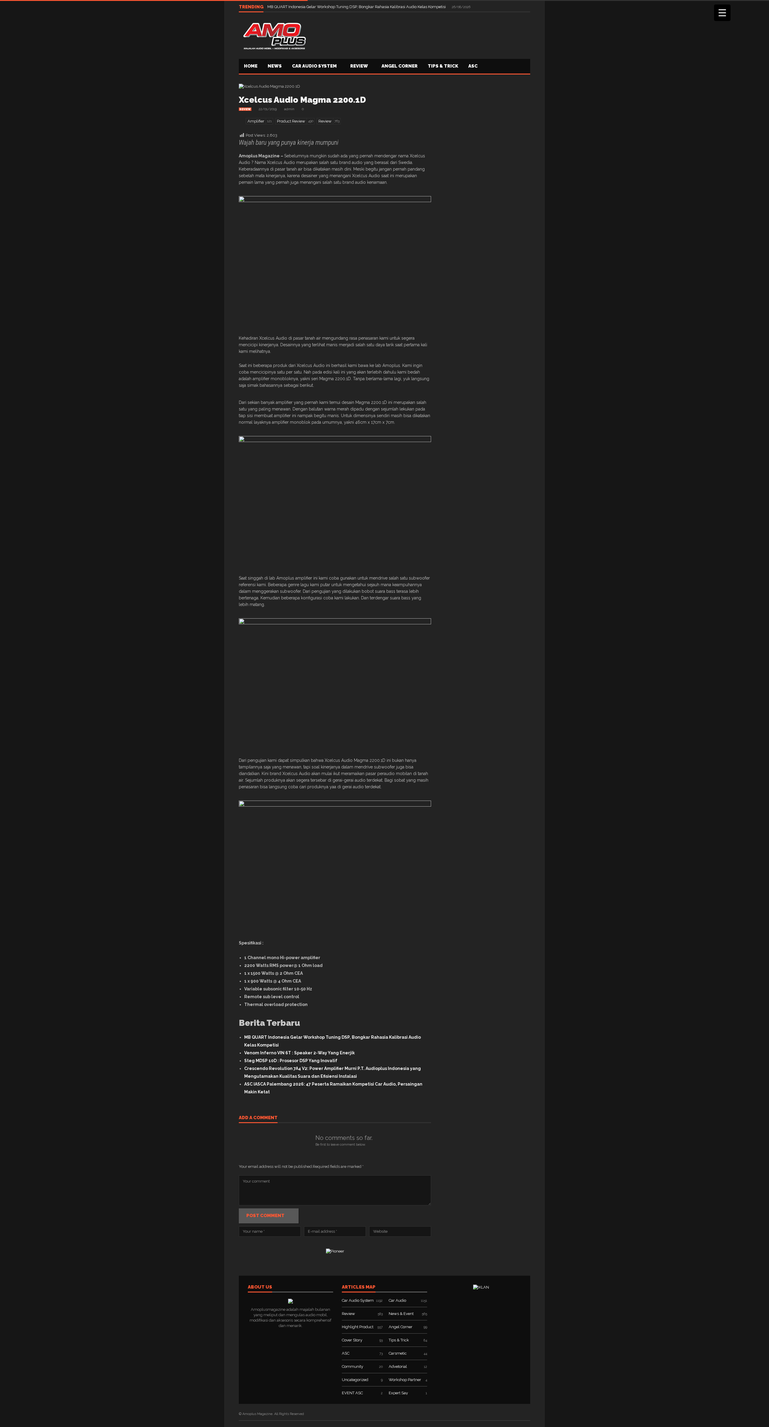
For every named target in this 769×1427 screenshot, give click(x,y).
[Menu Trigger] (722, 13)
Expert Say (398, 1393)
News (275, 66)
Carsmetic (398, 1353)
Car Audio (397, 1300)
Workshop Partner (405, 1380)
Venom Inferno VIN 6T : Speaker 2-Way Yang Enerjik (299, 1052)
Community (352, 1366)
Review (359, 66)
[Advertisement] (421, 34)
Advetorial (398, 1366)
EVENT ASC (352, 1393)
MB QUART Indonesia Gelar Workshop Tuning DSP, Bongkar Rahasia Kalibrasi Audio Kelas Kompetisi (357, 7)
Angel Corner (399, 66)
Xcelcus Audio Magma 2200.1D (302, 100)
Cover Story (352, 1340)
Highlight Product (357, 1327)
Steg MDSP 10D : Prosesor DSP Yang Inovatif (290, 1060)
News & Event (401, 1314)
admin (289, 109)
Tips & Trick (443, 66)
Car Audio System (314, 66)
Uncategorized (355, 1380)
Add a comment (258, 1118)
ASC (473, 66)
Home (250, 66)
